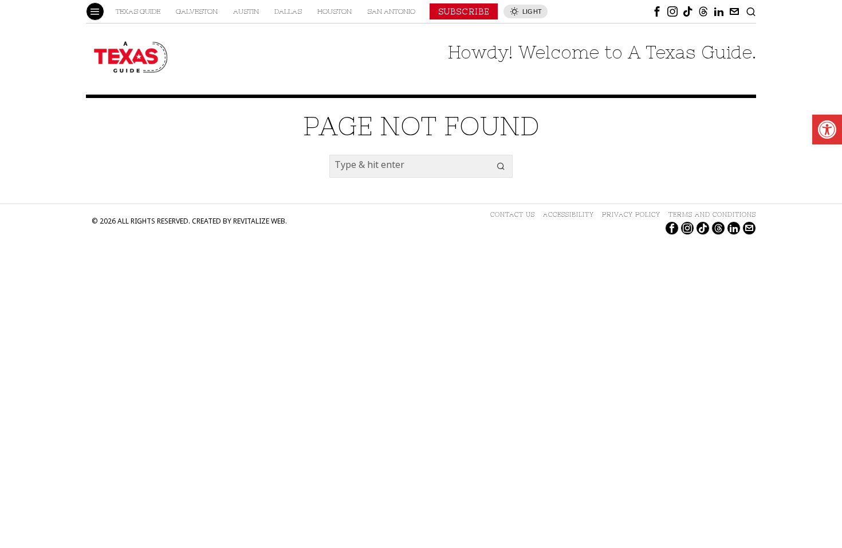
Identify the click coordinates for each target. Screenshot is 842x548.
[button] (501, 166)
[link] (827, 129)
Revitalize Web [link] (259, 222)
